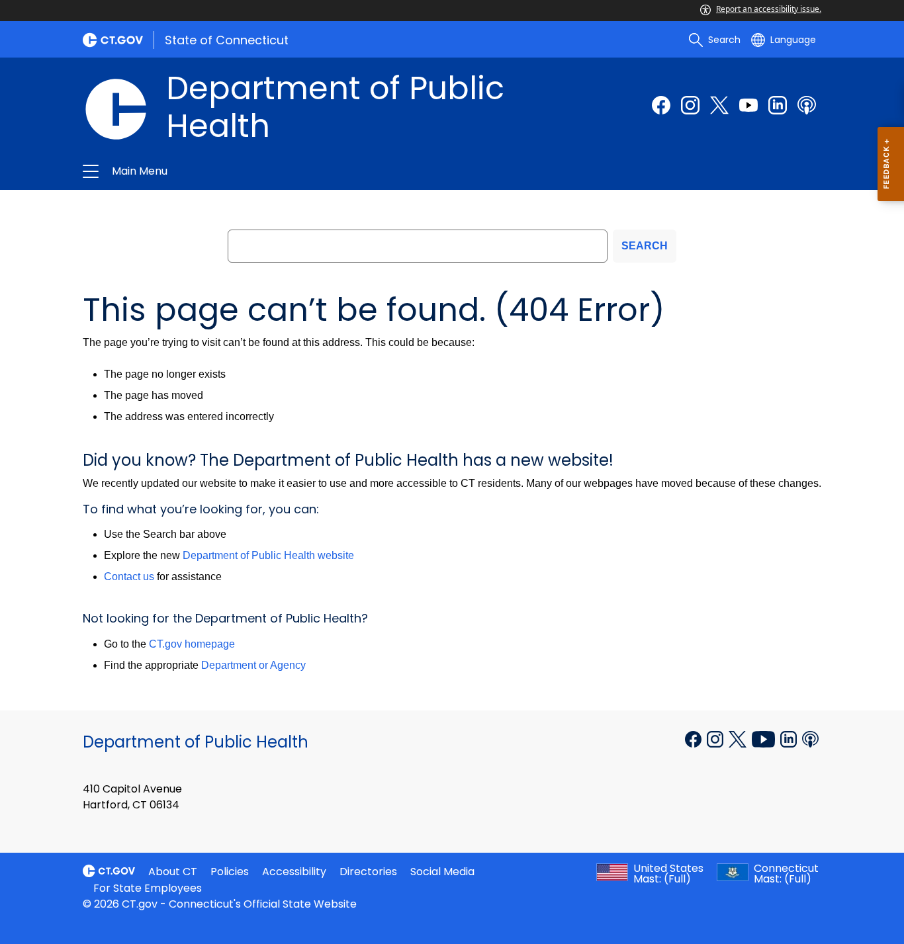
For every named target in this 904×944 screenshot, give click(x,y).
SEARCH (644, 245)
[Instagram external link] (690, 105)
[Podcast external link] (806, 105)
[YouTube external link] (765, 738)
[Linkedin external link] (789, 738)
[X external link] (739, 738)
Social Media (442, 871)
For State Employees (147, 888)
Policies (229, 871)
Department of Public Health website (268, 555)
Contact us (129, 576)
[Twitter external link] (719, 105)
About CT (172, 871)
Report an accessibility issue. (768, 9)
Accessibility (294, 871)
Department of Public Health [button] (309, 171)
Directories (368, 871)
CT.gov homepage (192, 644)
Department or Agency (253, 665)
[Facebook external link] (661, 105)
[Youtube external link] (748, 105)
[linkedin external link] (777, 105)
